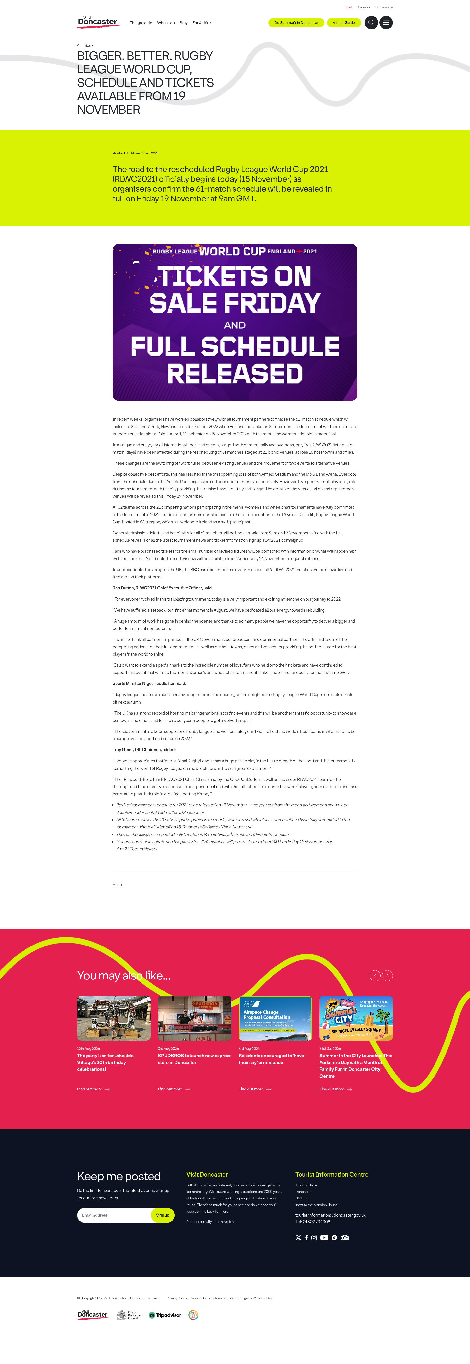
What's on (166, 22)
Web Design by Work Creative (251, 1298)
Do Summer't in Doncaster (296, 22)
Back (89, 45)
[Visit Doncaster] (98, 22)
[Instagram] (315, 1237)
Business (363, 7)
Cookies (136, 1298)
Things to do (141, 22)
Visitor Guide (344, 22)
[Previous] (375, 975)
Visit (348, 7)
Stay (184, 22)
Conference (384, 7)
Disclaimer (155, 1298)
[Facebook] (308, 1237)
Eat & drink (202, 22)
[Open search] (371, 22)
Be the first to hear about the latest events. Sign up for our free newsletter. (123, 1194)
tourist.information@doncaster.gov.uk (330, 1215)
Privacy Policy (177, 1298)
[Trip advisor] (347, 1237)
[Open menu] (386, 22)
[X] (300, 1237)
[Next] (387, 975)
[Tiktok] (336, 1237)
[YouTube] (326, 1237)
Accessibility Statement (208, 1298)
